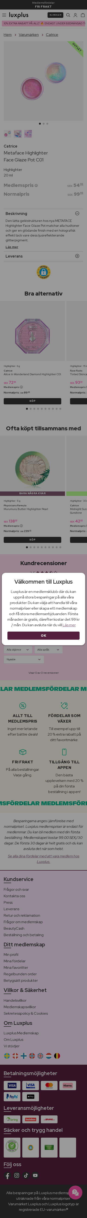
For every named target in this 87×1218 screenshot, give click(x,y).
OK (43, 635)
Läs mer (69, 625)
